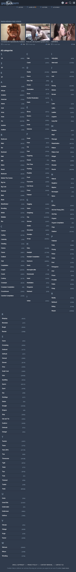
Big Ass (12, 182)
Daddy (38, 72)
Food (38, 177)
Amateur (12, 95)
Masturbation (63, 143)
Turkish (13, 484)
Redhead (63, 302)
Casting (12, 235)
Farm (38, 142)
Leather (63, 112)
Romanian (13, 323)
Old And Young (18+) (63, 210)
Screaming (13, 345)
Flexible (38, 173)
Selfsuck (13, 354)
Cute (38, 58)
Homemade (38, 274)
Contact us (60, 565)
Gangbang (38, 213)
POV (63, 271)
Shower (13, 362)
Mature (63, 148)
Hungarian (38, 287)
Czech (38, 62)
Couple (12, 270)
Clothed (12, 257)
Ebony (38, 111)
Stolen (13, 401)
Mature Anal (63, 152)
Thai (13, 454)
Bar (12, 148)
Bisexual (12, 191)
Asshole (12, 125)
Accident (12, 86)
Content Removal (46, 565)
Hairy (38, 248)
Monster (63, 165)
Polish (63, 258)
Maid (63, 135)
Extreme (38, 129)
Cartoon (12, 231)
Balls (12, 143)
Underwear (13, 511)
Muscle (63, 169)
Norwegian (63, 192)
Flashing (38, 168)
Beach (12, 169)
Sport (13, 388)
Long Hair (63, 121)
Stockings (13, 397)
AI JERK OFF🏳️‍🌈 (32, 7)
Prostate (63, 280)
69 (12, 77)
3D (12, 67)
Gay (38, 217)
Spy (13, 393)
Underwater (13, 507)
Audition (12, 129)
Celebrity (12, 239)
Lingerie (63, 116)
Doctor (38, 85)
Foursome (38, 181)
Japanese (63, 72)
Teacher (13, 441)
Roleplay (13, 318)
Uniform (13, 515)
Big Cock (12, 187)
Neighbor (63, 183)
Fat (38, 147)
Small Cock (13, 371)
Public (63, 284)
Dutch (38, 102)
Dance (38, 76)
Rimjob (63, 311)
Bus (12, 221)
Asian (12, 116)
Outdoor (63, 231)
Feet (38, 151)
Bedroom (12, 174)
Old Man (63, 214)
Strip (13, 414)
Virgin (13, 533)
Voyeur (13, 538)
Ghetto (38, 226)
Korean (63, 94)
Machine (63, 130)
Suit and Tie (13, 419)
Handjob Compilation (38, 257)
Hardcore (38, 261)
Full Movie (38, 186)
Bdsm (12, 165)
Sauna (13, 341)
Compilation (12, 265)
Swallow (13, 423)
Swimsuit (13, 427)
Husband (38, 291)
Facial (38, 138)
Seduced (13, 349)
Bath (12, 156)
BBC (12, 161)
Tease (13, 445)
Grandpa (38, 234)
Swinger (13, 432)
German (38, 221)
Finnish (38, 160)
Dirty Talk (38, 80)
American (12, 99)
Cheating (12, 244)
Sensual (13, 358)
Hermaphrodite (38, 270)
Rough (13, 327)
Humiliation (38, 283)
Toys (13, 471)
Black (12, 200)
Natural (63, 179)
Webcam (13, 547)
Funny (38, 190)
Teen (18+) (13, 450)
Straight (13, 406)
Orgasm (63, 218)
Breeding (12, 208)
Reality (63, 298)
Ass (12, 121)
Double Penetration (38, 98)
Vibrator (13, 525)
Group (38, 239)
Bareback (12, 152)
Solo (13, 375)
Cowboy (12, 278)
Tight (13, 463)
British (12, 213)
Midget (63, 156)
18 (12, 58)
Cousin (12, 274)
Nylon (63, 196)
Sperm (13, 384)
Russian (13, 331)
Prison (63, 275)
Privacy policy (32, 565)
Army (12, 112)
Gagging (38, 204)
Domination (38, 89)
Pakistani (63, 241)
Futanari (38, 194)
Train (13, 476)
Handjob (38, 252)
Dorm (38, 93)
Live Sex (20, 7)
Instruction (63, 58)
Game (38, 208)
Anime (12, 103)
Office (63, 205)
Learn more (65, 568)
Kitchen (63, 90)
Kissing (63, 85)
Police (63, 254)
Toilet (13, 467)
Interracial (63, 62)
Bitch (12, 195)
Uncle (13, 498)
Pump (63, 288)
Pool (63, 262)
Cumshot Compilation (12, 296)
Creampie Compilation (12, 287)
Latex (63, 103)
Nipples (63, 187)
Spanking (13, 380)
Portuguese (63, 267)
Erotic (38, 124)
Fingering (38, 155)
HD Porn (44, 7)
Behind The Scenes (12, 178)
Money (63, 161)
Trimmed (13, 480)
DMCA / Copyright (18, 565)
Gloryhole (38, 230)
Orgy (63, 227)
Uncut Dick (13, 502)
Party (63, 245)
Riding (63, 306)
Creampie (12, 283)
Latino (63, 108)
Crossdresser (12, 291)
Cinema (12, 248)
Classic (12, 252)
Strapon (13, 410)
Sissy (13, 367)
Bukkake (12, 217)
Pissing (63, 249)
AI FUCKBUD (56, 7)
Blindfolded (12, 204)
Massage (63, 139)
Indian (38, 301)
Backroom (12, 139)
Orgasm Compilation (63, 223)
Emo (38, 120)
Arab (12, 108)
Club (12, 261)
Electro (38, 116)
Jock (63, 76)
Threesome (13, 458)
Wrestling (13, 556)
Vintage (13, 529)
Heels (38, 265)
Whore (13, 551)
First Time (38, 164)
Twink (13, 489)
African (12, 90)
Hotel (38, 278)
